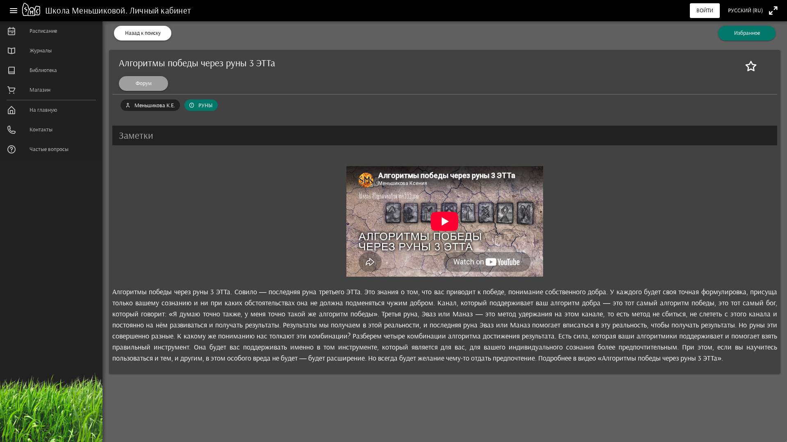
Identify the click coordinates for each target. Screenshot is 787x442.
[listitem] (51, 31)
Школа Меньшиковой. (87, 10)
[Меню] (13, 10)
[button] (444, 135)
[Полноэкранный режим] (773, 10)
